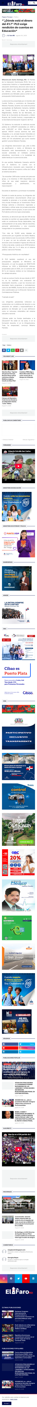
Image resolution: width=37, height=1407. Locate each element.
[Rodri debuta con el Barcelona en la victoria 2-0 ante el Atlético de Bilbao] (8, 1328)
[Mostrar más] (26, 350)
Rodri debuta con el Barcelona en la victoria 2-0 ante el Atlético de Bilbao (25, 1326)
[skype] (27, 1051)
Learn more (13, 1399)
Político (16, 17)
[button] (2, 3)
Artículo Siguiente (28, 439)
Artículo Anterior (8, 439)
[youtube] (10, 1048)
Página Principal (7, 17)
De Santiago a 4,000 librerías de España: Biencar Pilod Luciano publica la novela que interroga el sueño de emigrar (25, 1234)
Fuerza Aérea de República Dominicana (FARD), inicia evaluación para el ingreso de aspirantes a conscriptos (25, 1355)
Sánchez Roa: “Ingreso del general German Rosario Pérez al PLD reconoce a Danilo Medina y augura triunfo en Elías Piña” (9, 376)
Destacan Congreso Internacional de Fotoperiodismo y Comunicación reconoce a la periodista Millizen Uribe (24, 1315)
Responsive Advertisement (18, 44)
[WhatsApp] (13, 350)
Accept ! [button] (6, 1403)
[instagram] (3, 1278)
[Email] (22, 350)
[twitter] (18, 1278)
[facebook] (10, 1044)
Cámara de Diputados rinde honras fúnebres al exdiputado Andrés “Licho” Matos (9, 400)
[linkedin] (10, 1051)
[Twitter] (8, 350)
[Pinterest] (17, 350)
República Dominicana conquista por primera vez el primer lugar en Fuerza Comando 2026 (24, 1337)
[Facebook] (4, 350)
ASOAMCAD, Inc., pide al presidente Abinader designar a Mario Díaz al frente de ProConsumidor (25, 1102)
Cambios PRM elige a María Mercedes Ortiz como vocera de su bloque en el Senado (27, 374)
